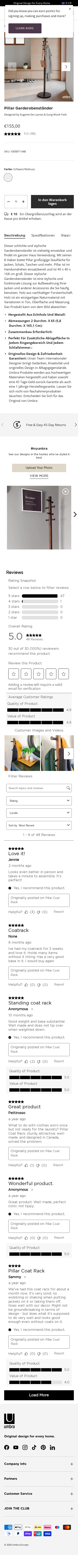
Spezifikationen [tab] (43, 235)
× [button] (70, 8)
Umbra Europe (20, 1544)
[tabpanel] (39, 323)
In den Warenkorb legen (52, 202)
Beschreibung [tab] (14, 235)
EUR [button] (68, 3)
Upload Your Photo (39, 467)
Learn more (25, 28)
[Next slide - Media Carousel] (75, 514)
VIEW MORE (39, 476)
